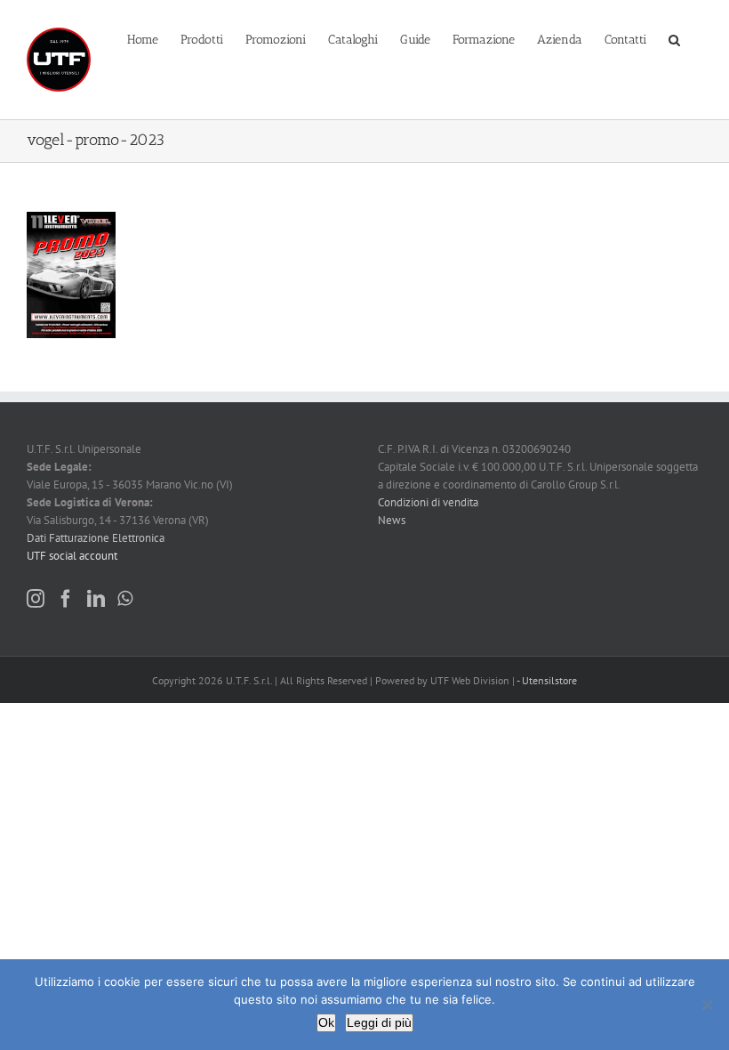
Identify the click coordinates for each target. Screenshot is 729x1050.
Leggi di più (379, 1022)
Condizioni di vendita (428, 502)
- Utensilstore (547, 680)
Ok (326, 1022)
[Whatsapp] (124, 599)
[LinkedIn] (96, 599)
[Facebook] (66, 599)
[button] (674, 38)
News (391, 520)
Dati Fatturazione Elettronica (95, 537)
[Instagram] (35, 599)
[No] (707, 1005)
